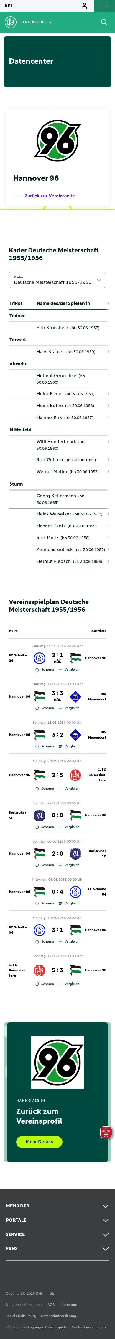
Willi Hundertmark (56, 441)
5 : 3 (57, 970)
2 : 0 (57, 854)
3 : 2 (57, 735)
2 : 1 (57, 658)
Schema (47, 670)
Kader (18, 277)
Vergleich (72, 670)
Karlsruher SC (17, 815)
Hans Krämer (50, 351)
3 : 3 (57, 696)
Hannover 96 (95, 658)
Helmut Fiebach (54, 561)
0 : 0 (57, 816)
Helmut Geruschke (56, 375)
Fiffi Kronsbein (52, 327)
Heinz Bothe (50, 405)
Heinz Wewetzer (54, 514)
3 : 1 (57, 930)
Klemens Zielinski (55, 549)
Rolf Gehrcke (51, 459)
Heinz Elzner (50, 393)
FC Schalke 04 (18, 658)
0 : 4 (57, 892)
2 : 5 (57, 775)
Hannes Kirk (49, 417)
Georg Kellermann (56, 496)
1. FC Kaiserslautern (97, 775)
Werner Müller (52, 471)
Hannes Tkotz (51, 525)
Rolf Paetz (47, 537)
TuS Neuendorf (97, 696)
